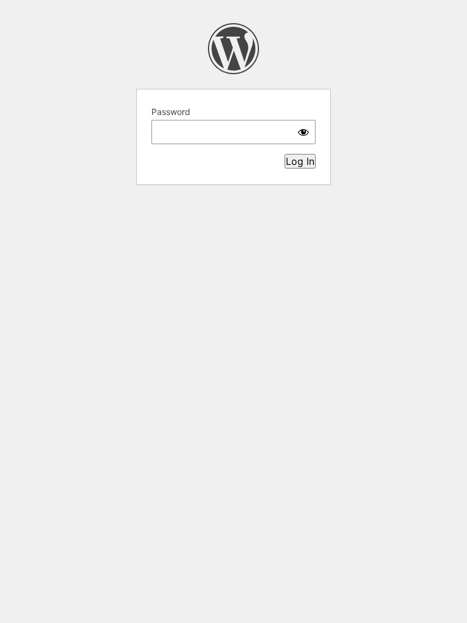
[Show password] (303, 132)
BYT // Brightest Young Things (233, 48)
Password (170, 111)
